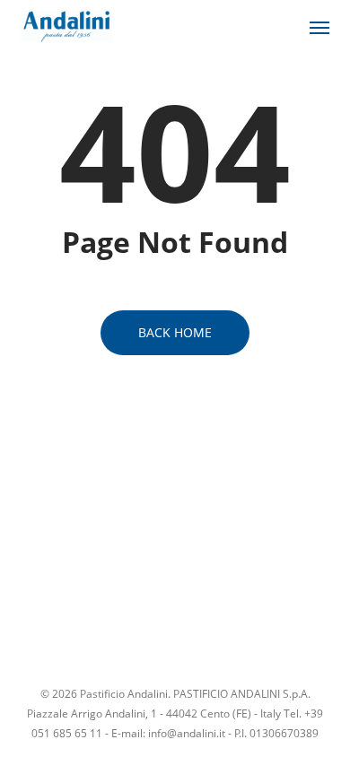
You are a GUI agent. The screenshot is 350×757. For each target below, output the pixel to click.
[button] (319, 27)
